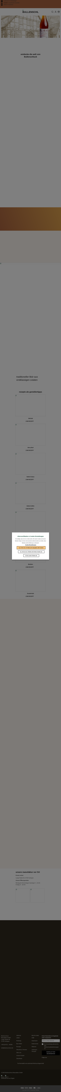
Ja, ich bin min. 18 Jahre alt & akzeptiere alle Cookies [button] (31, 547)
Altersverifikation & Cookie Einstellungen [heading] (30, 536)
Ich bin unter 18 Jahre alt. (31, 555)
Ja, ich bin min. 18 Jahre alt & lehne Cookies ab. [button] (31, 551)
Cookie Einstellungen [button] (30, 544)
